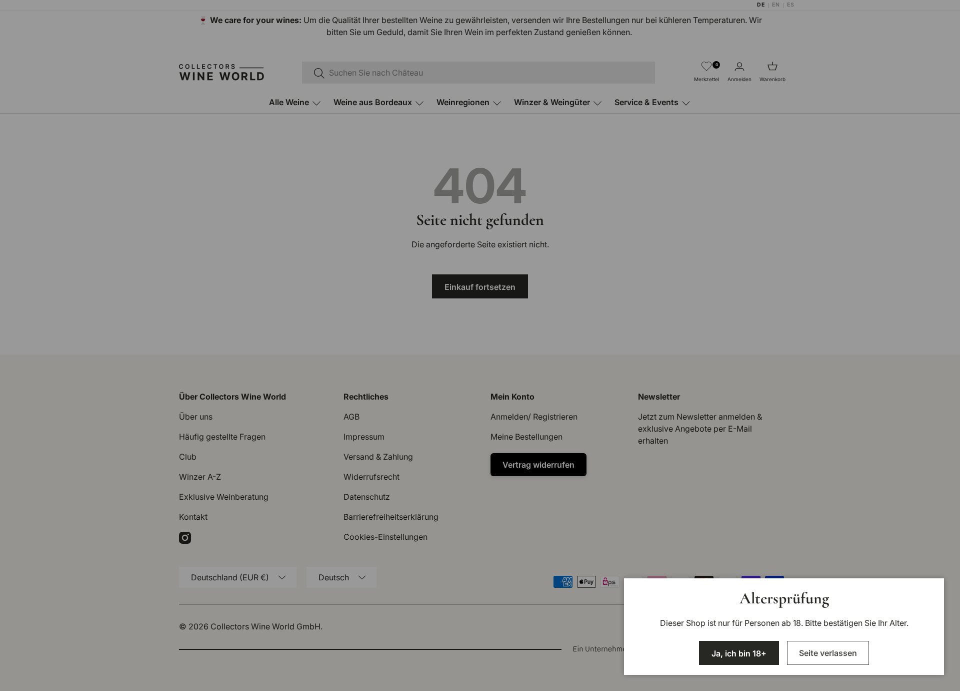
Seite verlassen (828, 653)
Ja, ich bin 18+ (739, 653)
